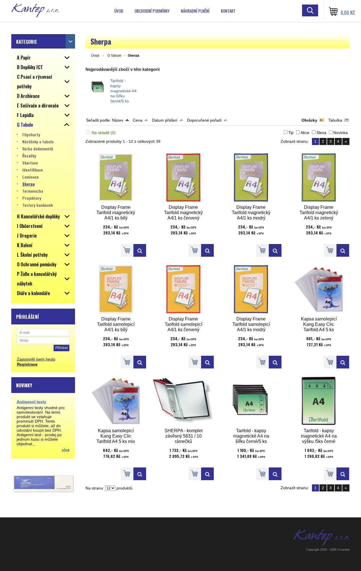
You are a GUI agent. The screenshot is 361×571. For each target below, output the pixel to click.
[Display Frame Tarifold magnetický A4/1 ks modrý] (251, 177)
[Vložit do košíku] (127, 250)
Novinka (340, 132)
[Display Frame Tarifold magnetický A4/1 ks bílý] (115, 177)
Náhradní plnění (195, 11)
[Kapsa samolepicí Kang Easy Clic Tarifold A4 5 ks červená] (319, 289)
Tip (291, 132)
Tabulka (335, 120)
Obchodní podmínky (152, 11)
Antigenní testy (31, 401)
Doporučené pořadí (204, 120)
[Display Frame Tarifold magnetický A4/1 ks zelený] (319, 177)
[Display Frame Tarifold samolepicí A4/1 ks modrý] (251, 289)
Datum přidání (164, 120)
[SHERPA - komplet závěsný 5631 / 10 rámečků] (183, 401)
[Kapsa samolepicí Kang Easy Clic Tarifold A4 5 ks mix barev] (115, 401)
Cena (137, 120)
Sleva (321, 132)
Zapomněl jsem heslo (36, 359)
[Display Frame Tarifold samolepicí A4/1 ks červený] (183, 289)
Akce (305, 132)
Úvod (118, 11)
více (66, 449)
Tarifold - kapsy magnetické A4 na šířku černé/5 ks (123, 90)
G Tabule (114, 56)
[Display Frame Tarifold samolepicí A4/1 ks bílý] (115, 289)
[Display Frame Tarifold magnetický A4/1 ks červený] (183, 177)
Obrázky (309, 120)
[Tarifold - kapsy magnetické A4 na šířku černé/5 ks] (98, 87)
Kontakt (228, 11)
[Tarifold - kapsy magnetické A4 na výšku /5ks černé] (319, 401)
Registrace (27, 364)
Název (117, 120)
